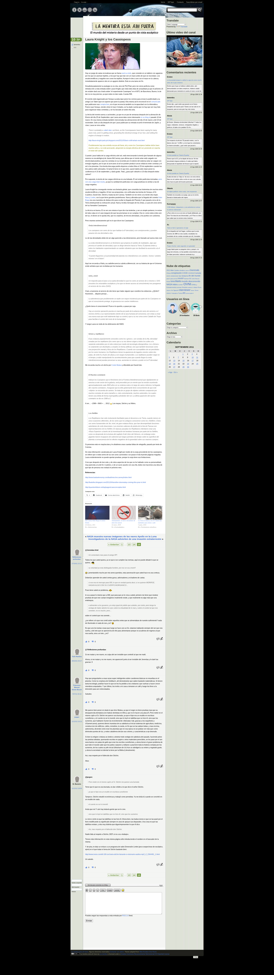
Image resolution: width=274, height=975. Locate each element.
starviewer (185, 290)
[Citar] (161, 640)
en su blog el (145, 117)
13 (129, 544)
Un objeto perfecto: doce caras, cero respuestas (182, 191)
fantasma (185, 276)
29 (183, 367)
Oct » (176, 372)
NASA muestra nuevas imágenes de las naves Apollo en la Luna (122, 536)
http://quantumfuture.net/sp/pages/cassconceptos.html (105, 487)
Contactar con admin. (117, 952)
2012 (168, 270)
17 (193, 361)
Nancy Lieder (90, 197)
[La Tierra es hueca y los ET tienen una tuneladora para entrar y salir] (150, 513)
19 (170, 364)
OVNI (187, 284)
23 (188, 364)
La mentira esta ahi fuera (79, 952)
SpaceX (176, 290)
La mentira (103, 954)
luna (173, 281)
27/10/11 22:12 (77, 563)
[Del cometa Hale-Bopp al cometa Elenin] (97, 513)
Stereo (192, 290)
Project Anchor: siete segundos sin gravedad (181, 246)
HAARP (181, 278)
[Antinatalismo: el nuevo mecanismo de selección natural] (124, 513)
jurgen (76, 717)
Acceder (83, 2)
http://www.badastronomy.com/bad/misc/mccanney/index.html (108, 477)
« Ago (170, 372)
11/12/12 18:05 (77, 788)
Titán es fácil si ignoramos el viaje (177, 228)
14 (134, 544)
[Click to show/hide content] (124, 886)
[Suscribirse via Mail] (89, 11)
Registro (76, 2)
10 (193, 357)
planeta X (190, 287)
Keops (168, 281)
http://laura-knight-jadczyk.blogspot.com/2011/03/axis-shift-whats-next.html (117, 140)
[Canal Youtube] (84, 11)
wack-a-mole (126, 73)
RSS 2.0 (125, 915)
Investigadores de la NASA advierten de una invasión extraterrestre (124, 539)
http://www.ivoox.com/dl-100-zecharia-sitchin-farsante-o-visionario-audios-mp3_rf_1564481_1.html (122, 854)
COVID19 (191, 273)
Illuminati (186, 278)
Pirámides (185, 287)
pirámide (179, 287)
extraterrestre (174, 276)
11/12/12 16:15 (77, 721)
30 (188, 367)
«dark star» (108, 130)
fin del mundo (194, 276)
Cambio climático (179, 270)
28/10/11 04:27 (77, 661)
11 (197, 357)
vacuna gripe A (190, 293)
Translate (183, 27)
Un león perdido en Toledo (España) (178, 155)
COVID (185, 273)
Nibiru (175, 284)
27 (174, 367)
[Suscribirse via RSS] (95, 11)
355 (75, 47)
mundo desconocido (190, 281)
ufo (183, 293)
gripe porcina (174, 278)
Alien (172, 270)
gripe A (168, 278)
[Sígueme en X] (79, 11)
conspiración (176, 273)
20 (174, 364)
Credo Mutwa (116, 365)
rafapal (195, 287)
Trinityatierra (174, 293)
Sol (172, 290)
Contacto (180, 2)
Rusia (199, 287)
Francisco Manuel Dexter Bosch (77, 687)
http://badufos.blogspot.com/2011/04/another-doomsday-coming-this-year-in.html (115, 482)
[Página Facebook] (74, 11)
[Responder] (158, 640)
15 (183, 361)
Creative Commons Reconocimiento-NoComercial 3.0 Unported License (145, 954)
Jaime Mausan (195, 278)
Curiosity (197, 273)
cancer (187, 270)
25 (197, 364)
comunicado (155, 102)
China (169, 273)
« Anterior (113, 544)
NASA (169, 284)
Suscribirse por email (194, 2)
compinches (104, 104)
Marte (178, 281)
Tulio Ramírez (77, 656)
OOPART (180, 284)
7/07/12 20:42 (77, 694)
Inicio (163, 2)
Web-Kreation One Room (148, 952)
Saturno (169, 290)
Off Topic (171, 2)
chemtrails (194, 270)
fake (180, 276)
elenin (168, 276)
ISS (190, 278)
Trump (180, 293)
